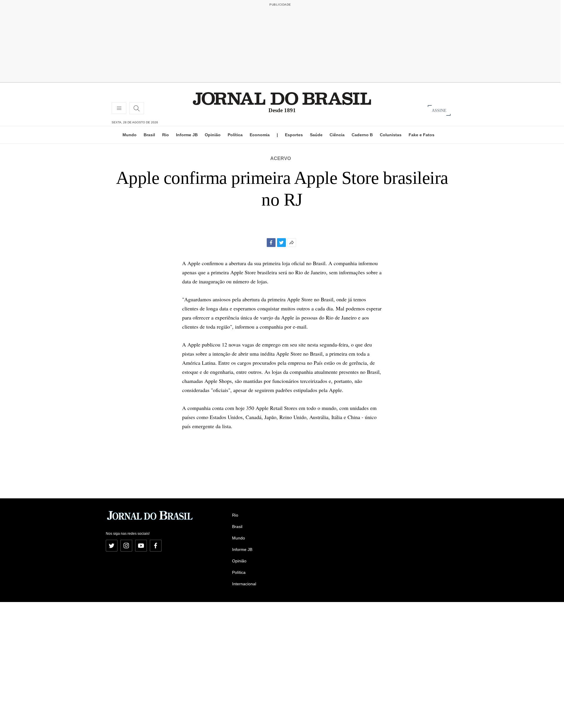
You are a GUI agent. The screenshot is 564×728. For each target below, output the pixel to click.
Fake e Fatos (421, 135)
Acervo (280, 158)
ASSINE (439, 110)
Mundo (129, 135)
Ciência (337, 135)
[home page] (282, 98)
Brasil (149, 135)
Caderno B (362, 135)
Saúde (316, 135)
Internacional (244, 583)
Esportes (294, 135)
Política (235, 135)
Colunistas (391, 135)
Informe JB (187, 135)
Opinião (213, 135)
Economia (260, 135)
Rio (165, 135)
